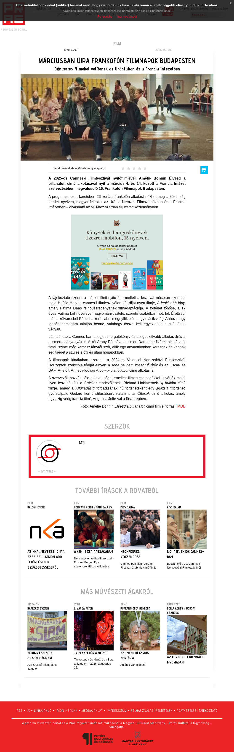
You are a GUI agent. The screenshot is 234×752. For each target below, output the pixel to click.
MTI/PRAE (70, 49)
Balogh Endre (36, 507)
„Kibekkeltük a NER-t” (91, 653)
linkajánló (42, 710)
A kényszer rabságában (93, 551)
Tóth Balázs (104, 507)
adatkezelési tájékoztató (197, 710)
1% (28, 710)
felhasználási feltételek (152, 710)
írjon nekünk (66, 710)
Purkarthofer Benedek (135, 608)
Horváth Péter (83, 507)
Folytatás (104, 16)
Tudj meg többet (127, 16)
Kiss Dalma (127, 507)
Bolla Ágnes (175, 608)
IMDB (181, 406)
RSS (19, 710)
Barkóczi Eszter (38, 608)
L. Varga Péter (83, 608)
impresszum (117, 710)
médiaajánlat (92, 710)
